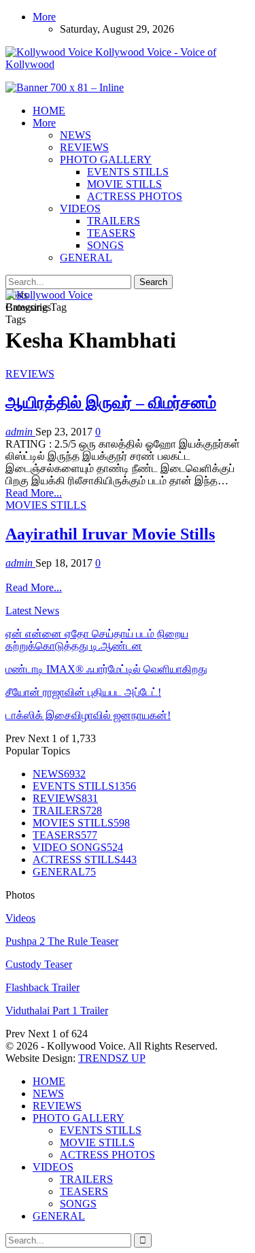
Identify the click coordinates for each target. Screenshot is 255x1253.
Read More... (33, 493)
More (44, 16)
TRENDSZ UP (112, 1058)
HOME (49, 110)
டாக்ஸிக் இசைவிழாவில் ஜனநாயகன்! (88, 715)
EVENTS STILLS (128, 172)
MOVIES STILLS (45, 505)
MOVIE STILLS (124, 184)
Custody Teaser (38, 964)
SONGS (105, 245)
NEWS (75, 135)
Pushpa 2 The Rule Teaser (61, 941)
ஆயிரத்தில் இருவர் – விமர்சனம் (110, 403)
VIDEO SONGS (78, 847)
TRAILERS (113, 221)
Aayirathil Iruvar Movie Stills (110, 534)
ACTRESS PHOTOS (134, 196)
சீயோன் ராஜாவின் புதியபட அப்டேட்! (83, 692)
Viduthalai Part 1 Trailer (56, 1010)
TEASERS (111, 233)
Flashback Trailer (42, 987)
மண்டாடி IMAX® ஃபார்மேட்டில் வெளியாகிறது (106, 669)
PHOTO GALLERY (106, 159)
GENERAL (86, 257)
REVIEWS (84, 147)
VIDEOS (80, 208)
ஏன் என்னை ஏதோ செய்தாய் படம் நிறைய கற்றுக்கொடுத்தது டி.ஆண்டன (96, 640)
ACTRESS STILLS (85, 859)
